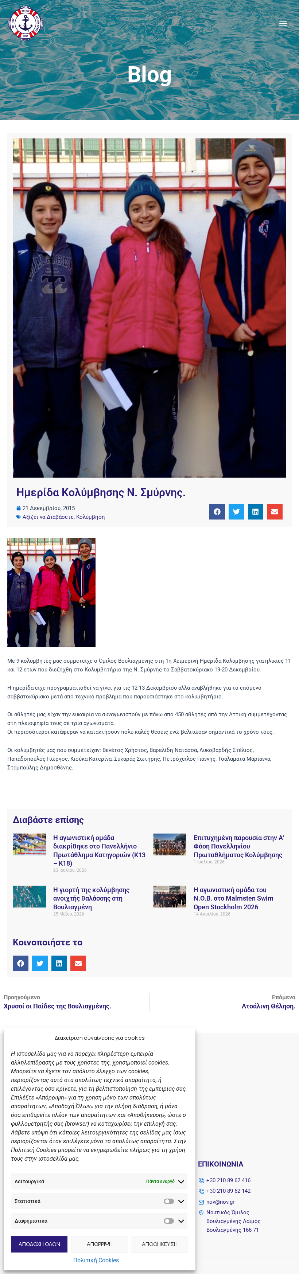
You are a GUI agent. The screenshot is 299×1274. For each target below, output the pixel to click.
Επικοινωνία (220, 1164)
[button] (217, 512)
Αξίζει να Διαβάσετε (48, 517)
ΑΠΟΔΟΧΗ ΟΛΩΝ (39, 1244)
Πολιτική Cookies (96, 1260)
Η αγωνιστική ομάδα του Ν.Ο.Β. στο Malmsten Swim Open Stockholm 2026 (233, 898)
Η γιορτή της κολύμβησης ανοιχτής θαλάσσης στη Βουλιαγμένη (91, 898)
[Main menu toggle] (283, 23)
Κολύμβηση (90, 517)
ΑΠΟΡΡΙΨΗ (100, 1244)
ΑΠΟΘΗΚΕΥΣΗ (160, 1244)
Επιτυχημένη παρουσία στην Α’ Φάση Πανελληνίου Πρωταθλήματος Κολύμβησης (239, 846)
